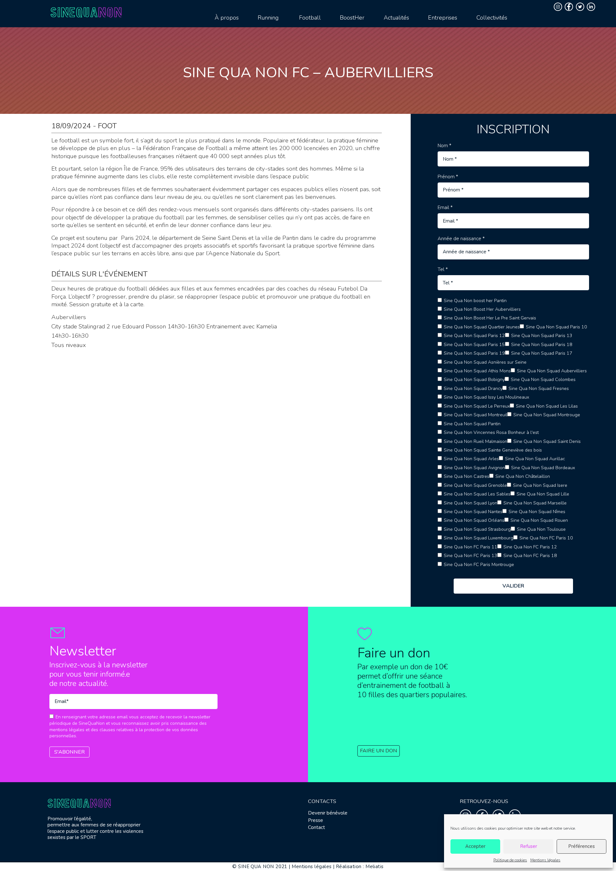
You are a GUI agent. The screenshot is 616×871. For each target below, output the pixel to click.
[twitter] (581, 7)
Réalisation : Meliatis (360, 866)
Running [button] (268, 17)
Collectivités (491, 17)
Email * (445, 208)
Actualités (396, 17)
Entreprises (442, 17)
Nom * (444, 146)
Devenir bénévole (327, 813)
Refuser (528, 846)
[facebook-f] (570, 7)
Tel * (443, 269)
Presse (315, 820)
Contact (316, 827)
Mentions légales (545, 860)
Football (310, 17)
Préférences (581, 846)
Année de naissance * (461, 239)
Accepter (475, 846)
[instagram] (559, 7)
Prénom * (448, 177)
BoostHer (352, 17)
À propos (227, 17)
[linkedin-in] (592, 7)
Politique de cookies (510, 860)
